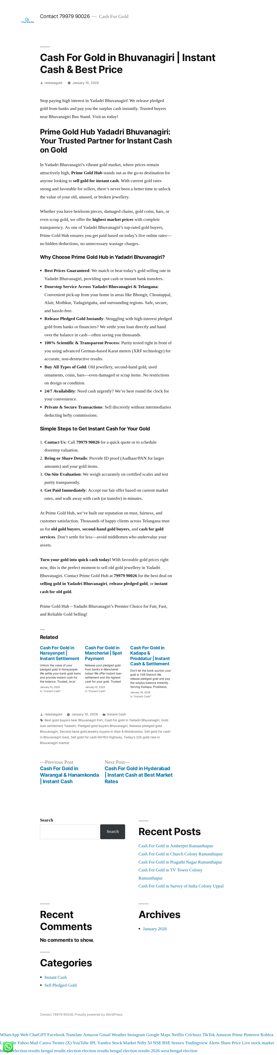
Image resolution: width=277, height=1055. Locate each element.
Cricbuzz (193, 1035)
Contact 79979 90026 (65, 16)
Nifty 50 (144, 1043)
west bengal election (179, 1051)
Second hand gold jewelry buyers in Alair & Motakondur (101, 731)
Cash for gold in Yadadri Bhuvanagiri (132, 720)
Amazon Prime (229, 1035)
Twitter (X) (62, 1043)
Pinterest (251, 1035)
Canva (45, 1043)
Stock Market (124, 1043)
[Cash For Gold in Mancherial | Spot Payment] (107, 668)
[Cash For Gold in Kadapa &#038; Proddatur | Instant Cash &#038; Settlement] (152, 671)
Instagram (136, 1035)
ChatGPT (37, 1035)
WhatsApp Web (14, 1035)
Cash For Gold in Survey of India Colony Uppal (181, 886)
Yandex (104, 1043)
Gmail (105, 1035)
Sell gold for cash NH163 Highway (96, 737)
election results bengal (102, 1051)
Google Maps (158, 1035)
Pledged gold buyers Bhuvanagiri (103, 726)
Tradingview (196, 1043)
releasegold (53, 83)
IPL (93, 1043)
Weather (119, 1035)
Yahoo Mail (27, 1043)
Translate (74, 1035)
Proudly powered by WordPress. (99, 1014)
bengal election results (20, 1051)
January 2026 (155, 929)
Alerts (214, 1043)
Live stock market (258, 1043)
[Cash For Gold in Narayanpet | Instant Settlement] (62, 668)
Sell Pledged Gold (60, 985)
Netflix (178, 1035)
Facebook (56, 1035)
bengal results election (61, 1051)
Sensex (177, 1043)
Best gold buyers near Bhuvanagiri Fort (74, 720)
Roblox (267, 1035)
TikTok (208, 1035)
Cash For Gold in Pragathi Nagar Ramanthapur (180, 862)
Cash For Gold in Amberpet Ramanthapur (175, 846)
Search (46, 820)
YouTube (81, 1043)
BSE (166, 1043)
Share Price (231, 1043)
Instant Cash (116, 714)
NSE (157, 1043)
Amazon (90, 1035)
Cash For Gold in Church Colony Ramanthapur (180, 854)
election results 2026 (141, 1051)
